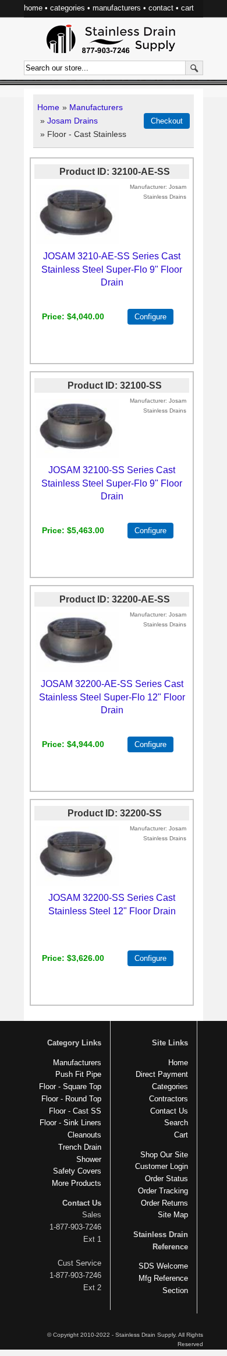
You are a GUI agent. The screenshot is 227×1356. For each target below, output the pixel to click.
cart (187, 7)
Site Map (173, 1214)
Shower (88, 1159)
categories (67, 7)
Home (48, 107)
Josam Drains (72, 120)
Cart (181, 1134)
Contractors (168, 1098)
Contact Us (169, 1111)
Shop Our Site (164, 1154)
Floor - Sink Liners (70, 1122)
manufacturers (117, 7)
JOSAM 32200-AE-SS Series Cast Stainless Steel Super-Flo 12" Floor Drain (112, 696)
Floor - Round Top (71, 1098)
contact (160, 7)
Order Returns (164, 1203)
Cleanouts (84, 1134)
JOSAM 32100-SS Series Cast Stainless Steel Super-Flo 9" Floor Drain (111, 483)
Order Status (166, 1178)
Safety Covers (77, 1171)
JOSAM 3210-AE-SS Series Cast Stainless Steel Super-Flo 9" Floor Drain (111, 269)
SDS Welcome (163, 1266)
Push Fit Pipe (78, 1074)
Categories (170, 1086)
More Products (76, 1183)
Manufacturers (96, 107)
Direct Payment (162, 1074)
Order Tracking (163, 1190)
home (33, 7)
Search (176, 1122)
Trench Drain (79, 1147)
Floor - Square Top (70, 1086)
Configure (150, 316)
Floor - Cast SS (75, 1111)
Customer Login (161, 1166)
